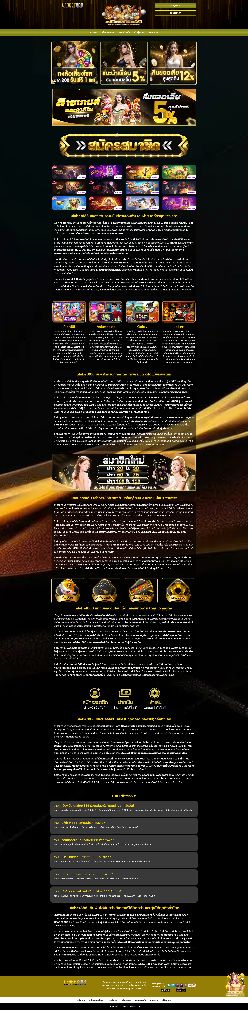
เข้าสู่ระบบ (175, 5)
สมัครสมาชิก (175, 12)
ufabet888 (135, 1006)
